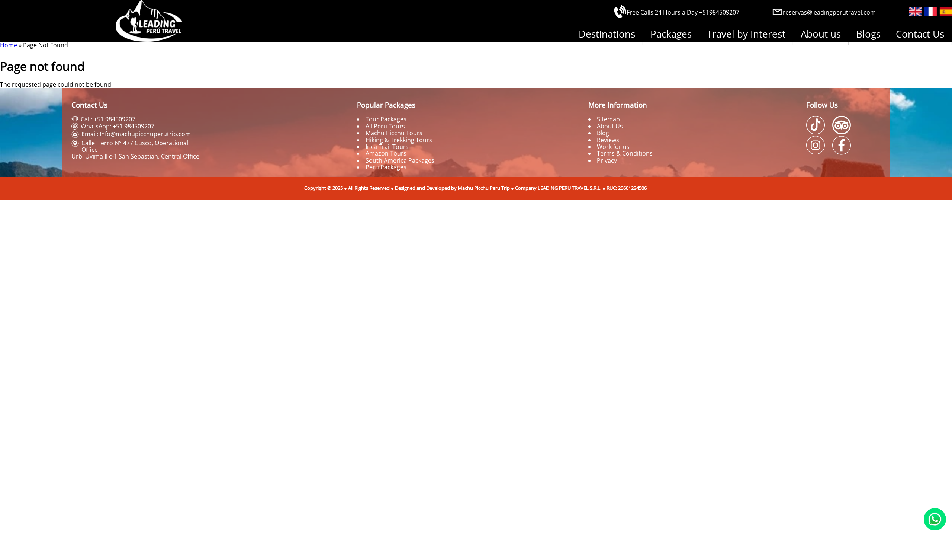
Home (8, 45)
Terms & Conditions (625, 153)
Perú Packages (386, 167)
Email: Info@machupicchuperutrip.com (136, 134)
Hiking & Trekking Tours (399, 140)
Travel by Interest (746, 34)
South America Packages (400, 160)
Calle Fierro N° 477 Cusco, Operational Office (134, 146)
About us (821, 34)
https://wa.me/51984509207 (934, 519)
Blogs (868, 34)
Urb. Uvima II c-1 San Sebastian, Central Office (135, 156)
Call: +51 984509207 (108, 119)
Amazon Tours (386, 153)
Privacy (607, 160)
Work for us (613, 147)
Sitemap (608, 119)
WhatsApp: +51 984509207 (117, 126)
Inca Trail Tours (387, 147)
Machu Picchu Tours (394, 133)
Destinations (607, 34)
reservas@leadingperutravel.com (829, 12)
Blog (603, 133)
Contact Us (920, 34)
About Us (610, 126)
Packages (671, 34)
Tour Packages (386, 119)
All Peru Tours (385, 126)
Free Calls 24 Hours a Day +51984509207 (683, 12)
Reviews (608, 140)
